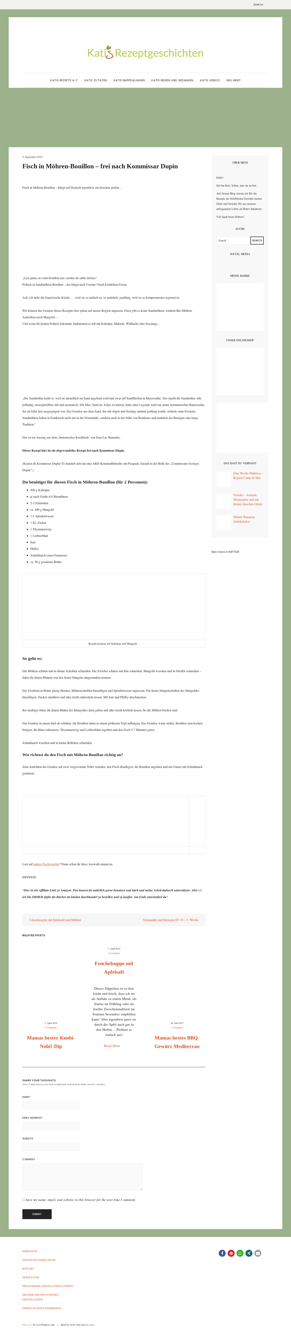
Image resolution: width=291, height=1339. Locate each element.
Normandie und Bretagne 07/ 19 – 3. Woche (171, 920)
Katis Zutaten (96, 80)
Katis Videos (210, 80)
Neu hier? (233, 80)
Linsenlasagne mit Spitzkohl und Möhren (55, 920)
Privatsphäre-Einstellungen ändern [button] (47, 1286)
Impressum (29, 1251)
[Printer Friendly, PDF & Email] (33, 910)
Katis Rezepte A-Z (64, 80)
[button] (222, 1253)
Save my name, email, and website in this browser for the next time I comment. (81, 1200)
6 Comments (51, 1027)
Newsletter (30, 1277)
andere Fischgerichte (46, 864)
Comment (28, 1159)
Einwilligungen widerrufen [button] (41, 1308)
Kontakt (28, 1268)
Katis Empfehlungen (129, 80)
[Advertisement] (145, 117)
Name (26, 1097)
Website (27, 1138)
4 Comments (114, 953)
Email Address (32, 1117)
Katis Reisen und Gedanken (172, 80)
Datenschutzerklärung (39, 1260)
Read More (112, 1045)
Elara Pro (27, 1324)
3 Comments (177, 1027)
